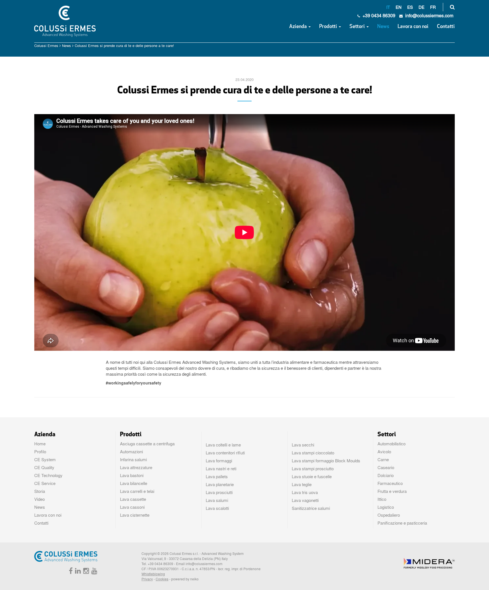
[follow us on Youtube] (93, 571)
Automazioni (131, 451)
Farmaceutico (390, 483)
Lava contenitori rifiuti (225, 452)
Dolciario (386, 475)
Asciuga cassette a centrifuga (147, 443)
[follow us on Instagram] (85, 571)
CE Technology (48, 475)
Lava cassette (133, 499)
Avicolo (384, 451)
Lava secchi (303, 444)
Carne (383, 459)
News (383, 26)
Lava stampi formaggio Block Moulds (326, 460)
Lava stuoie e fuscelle (312, 476)
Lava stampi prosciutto (313, 468)
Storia (39, 491)
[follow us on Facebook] (70, 571)
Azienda (298, 26)
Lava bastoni (131, 475)
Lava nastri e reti (221, 468)
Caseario (386, 467)
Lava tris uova (305, 492)
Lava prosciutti (219, 492)
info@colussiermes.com (204, 563)
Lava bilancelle (133, 483)
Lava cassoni (132, 507)
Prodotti (328, 26)
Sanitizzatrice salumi (311, 508)
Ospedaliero (389, 515)
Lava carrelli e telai (137, 491)
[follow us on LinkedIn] (77, 571)
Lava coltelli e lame (223, 444)
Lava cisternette (134, 515)
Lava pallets (217, 476)
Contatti (446, 26)
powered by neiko (185, 579)
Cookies (162, 579)
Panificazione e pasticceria (402, 522)
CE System (45, 459)
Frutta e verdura (392, 491)
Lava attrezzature (136, 467)
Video (39, 499)
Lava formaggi (219, 460)
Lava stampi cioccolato (313, 452)
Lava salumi (217, 500)
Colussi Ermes (46, 45)
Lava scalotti (217, 508)
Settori (357, 26)
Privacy (147, 579)
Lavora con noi (413, 26)
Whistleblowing (153, 573)
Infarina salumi (133, 459)
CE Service (44, 483)
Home (40, 443)
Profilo (40, 451)
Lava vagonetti (305, 500)
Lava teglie (302, 484)
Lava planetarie (220, 484)
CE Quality (44, 467)
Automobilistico (392, 443)
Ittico (382, 499)
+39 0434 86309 (378, 15)
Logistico (386, 507)
